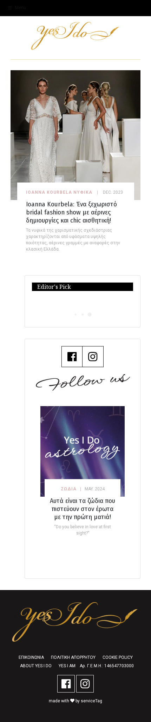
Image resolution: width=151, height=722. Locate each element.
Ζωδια (69, 488)
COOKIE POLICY (118, 657)
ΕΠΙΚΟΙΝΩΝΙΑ (31, 657)
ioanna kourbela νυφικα (59, 192)
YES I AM (67, 665)
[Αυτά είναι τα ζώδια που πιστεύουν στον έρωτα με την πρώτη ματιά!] (82, 451)
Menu (20, 7)
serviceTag (91, 700)
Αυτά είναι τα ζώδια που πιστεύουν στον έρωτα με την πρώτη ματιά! (82, 509)
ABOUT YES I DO (36, 665)
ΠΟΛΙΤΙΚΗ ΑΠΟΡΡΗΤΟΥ (73, 657)
